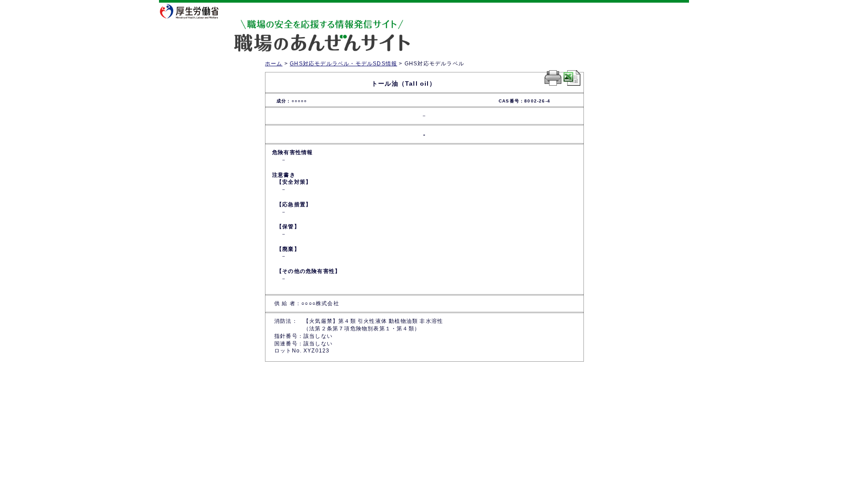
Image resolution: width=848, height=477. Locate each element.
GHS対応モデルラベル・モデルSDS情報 (343, 64)
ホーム (274, 64)
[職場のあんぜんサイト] (285, 28)
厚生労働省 (194, 11)
